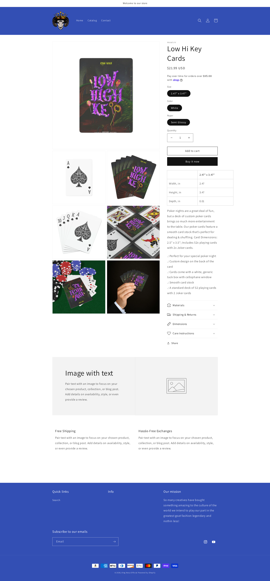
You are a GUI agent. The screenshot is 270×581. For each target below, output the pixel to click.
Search (56, 500)
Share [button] (174, 343)
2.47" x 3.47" (179, 93)
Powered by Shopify (147, 572)
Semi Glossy (178, 122)
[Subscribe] (114, 541)
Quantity (171, 130)
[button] (200, 21)
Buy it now (192, 161)
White (174, 108)
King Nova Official (129, 572)
